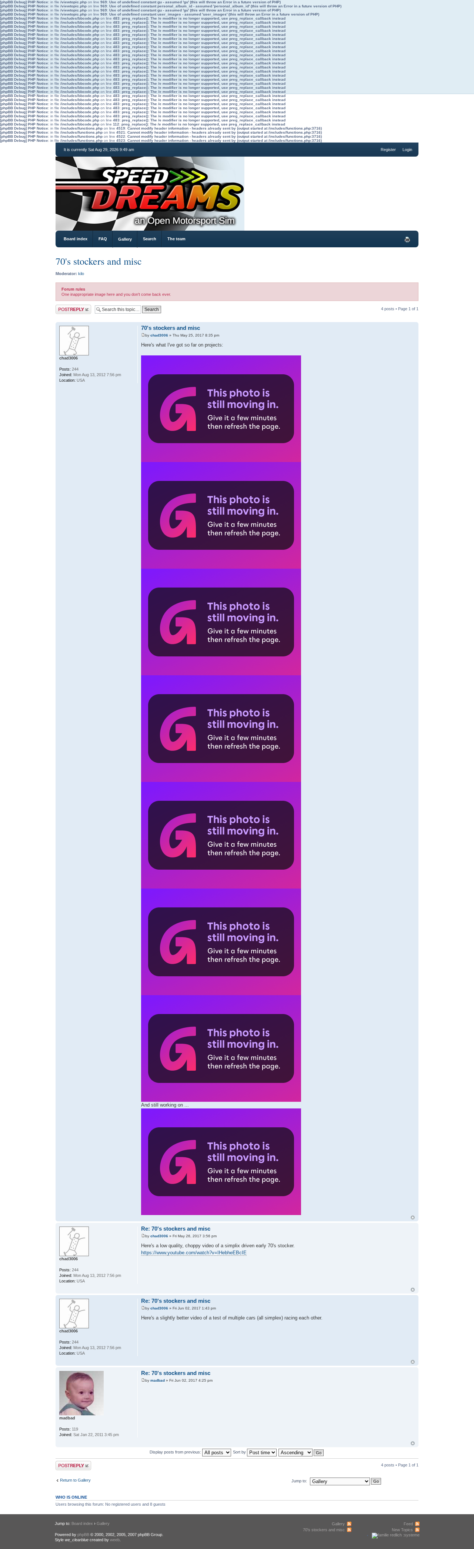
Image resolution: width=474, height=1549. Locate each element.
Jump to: (299, 1481)
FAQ (103, 239)
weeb (115, 1540)
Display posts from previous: (176, 1452)
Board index (75, 239)
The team (176, 239)
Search (149, 239)
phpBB (83, 1534)
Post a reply (66, 307)
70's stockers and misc (99, 261)
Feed (408, 1524)
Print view (407, 239)
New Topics (402, 1530)
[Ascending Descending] (301, 1452)
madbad (157, 1380)
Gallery (125, 239)
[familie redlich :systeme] (396, 1535)
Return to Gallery (75, 1480)
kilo (81, 273)
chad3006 (159, 335)
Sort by (240, 1452)
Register (388, 149)
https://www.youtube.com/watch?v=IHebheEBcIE (194, 1252)
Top (413, 1217)
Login (407, 149)
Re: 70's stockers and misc (175, 1228)
